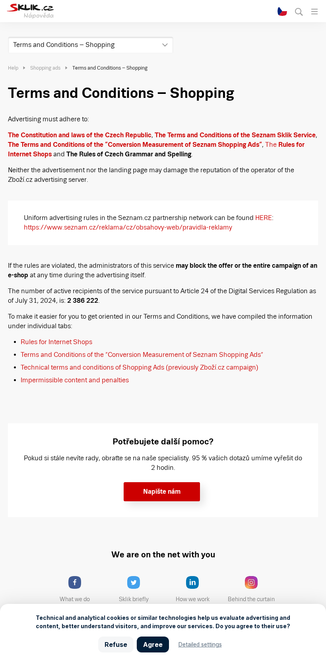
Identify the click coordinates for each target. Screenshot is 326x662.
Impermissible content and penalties (75, 380)
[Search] (299, 11)
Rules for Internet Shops (56, 342)
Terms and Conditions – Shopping (63, 45)
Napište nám (161, 491)
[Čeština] (282, 11)
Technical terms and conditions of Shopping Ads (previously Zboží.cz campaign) (139, 367)
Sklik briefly (134, 599)
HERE (263, 218)
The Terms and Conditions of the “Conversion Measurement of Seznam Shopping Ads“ (135, 144)
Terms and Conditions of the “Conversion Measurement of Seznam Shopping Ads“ (142, 354)
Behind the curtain (251, 599)
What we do (75, 599)
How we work (193, 599)
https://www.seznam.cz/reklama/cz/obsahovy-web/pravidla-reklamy (128, 227)
